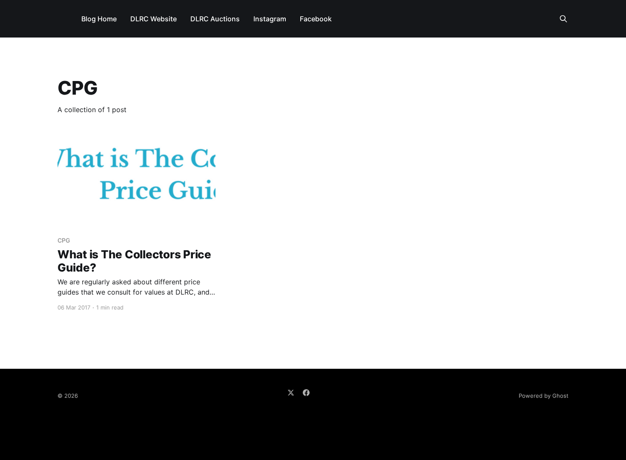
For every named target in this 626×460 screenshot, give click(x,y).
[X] (290, 392)
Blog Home (99, 18)
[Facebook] (306, 392)
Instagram (269, 18)
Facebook (316, 18)
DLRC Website (153, 18)
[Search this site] (563, 19)
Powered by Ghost (544, 395)
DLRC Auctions (215, 18)
